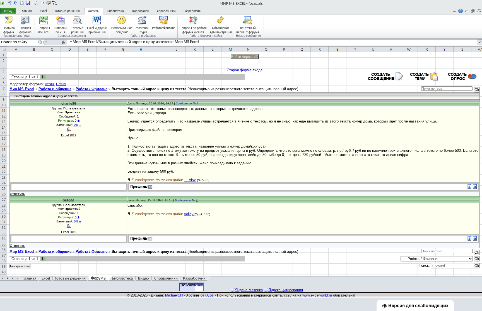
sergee (68, 200)
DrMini (61, 84)
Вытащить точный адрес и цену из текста (149, 89)
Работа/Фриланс (163, 28)
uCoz (209, 295)
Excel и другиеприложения (97, 29)
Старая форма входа (244, 70)
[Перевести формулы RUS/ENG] (54, 3)
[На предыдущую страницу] (10, 3)
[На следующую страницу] (16, 3)
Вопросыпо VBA (60, 29)
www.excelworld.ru (317, 295)
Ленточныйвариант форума (247, 29)
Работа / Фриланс (91, 89)
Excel (43, 11)
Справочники (166, 11)
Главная (26, 11)
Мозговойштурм (142, 29)
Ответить (17, 194)
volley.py (191, 214)
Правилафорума (9, 29)
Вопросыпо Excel (44, 29)
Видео (143, 278)
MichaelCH (174, 295)
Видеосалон (140, 11)
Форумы (93, 11)
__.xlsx (190, 180)
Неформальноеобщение (121, 29)
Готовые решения (67, 11)
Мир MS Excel (21, 89)
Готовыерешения (77, 29)
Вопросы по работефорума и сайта (193, 29)
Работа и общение (54, 89)
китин (49, 84)
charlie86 (68, 104)
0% (75, 124)
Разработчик (192, 11)
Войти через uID (244, 57)
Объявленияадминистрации (220, 29)
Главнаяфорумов (25, 29)
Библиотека (115, 11)
